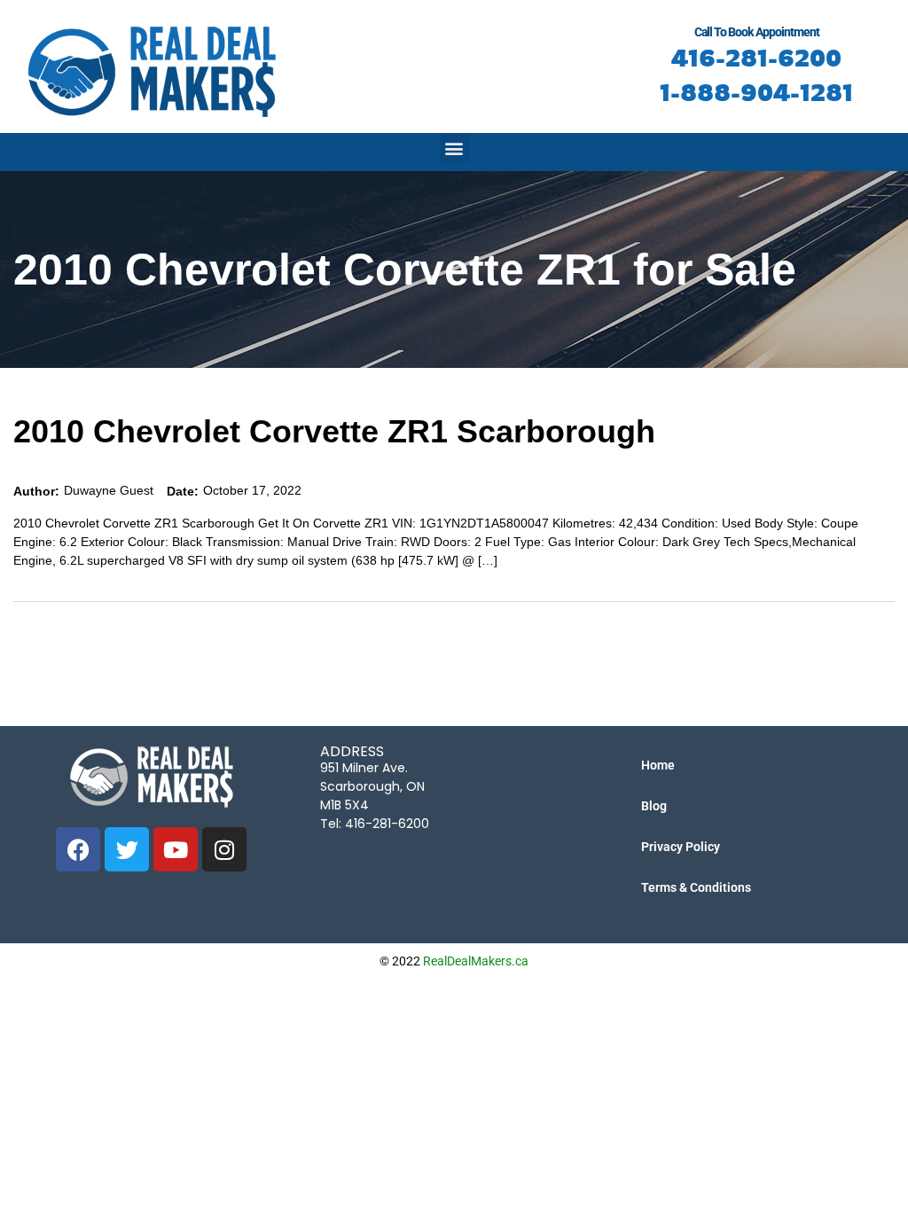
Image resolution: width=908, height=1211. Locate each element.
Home (658, 765)
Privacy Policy (680, 847)
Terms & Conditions (696, 887)
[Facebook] (78, 849)
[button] (454, 147)
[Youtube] (175, 849)
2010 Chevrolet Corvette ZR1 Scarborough (334, 431)
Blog (654, 806)
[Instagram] (224, 849)
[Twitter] (127, 849)
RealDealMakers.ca (475, 961)
